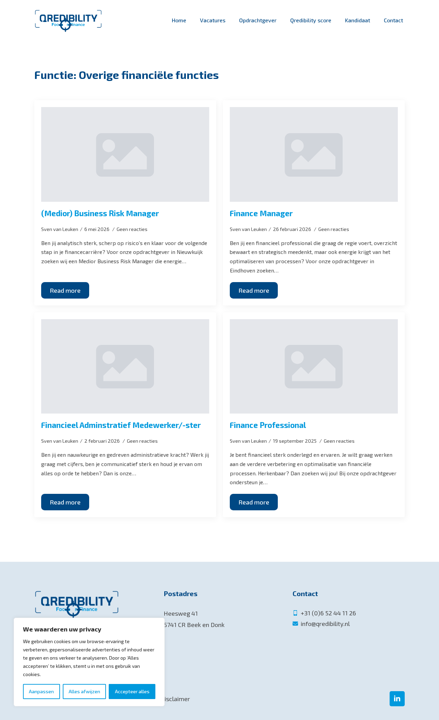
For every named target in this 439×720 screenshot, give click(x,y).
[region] (89, 662)
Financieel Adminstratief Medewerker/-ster (121, 425)
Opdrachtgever (257, 20)
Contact (393, 20)
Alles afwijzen (84, 691)
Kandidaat (357, 20)
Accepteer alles (132, 691)
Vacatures (212, 20)
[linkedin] (397, 698)
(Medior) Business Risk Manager (100, 213)
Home (179, 20)
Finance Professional (268, 425)
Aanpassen (41, 691)
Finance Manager (261, 213)
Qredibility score (310, 20)
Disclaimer (175, 698)
